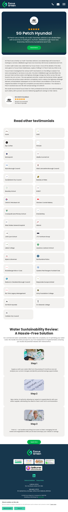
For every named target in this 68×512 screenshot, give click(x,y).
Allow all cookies (7, 508)
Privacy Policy (40, 480)
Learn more (53, 504)
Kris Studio (41, 497)
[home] (10, 4)
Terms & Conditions (29, 480)
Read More (34, 48)
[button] (64, 4)
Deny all (20, 508)
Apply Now (34, 442)
